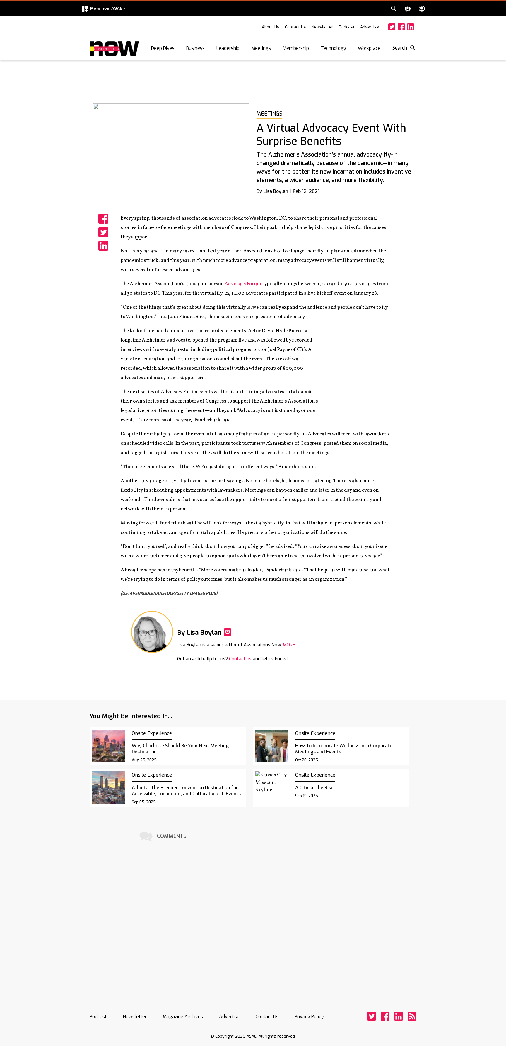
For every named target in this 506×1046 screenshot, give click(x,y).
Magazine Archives (183, 1016)
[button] (103, 8)
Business (195, 48)
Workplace (369, 48)
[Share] (103, 219)
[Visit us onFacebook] (401, 26)
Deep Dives (163, 48)
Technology (333, 48)
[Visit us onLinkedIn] (410, 26)
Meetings (261, 48)
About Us (270, 27)
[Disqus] (253, 916)
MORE (289, 645)
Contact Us (295, 27)
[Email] (227, 632)
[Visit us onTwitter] (391, 26)
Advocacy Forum (243, 284)
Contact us (240, 659)
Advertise (369, 27)
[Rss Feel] (412, 1016)
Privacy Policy (309, 1016)
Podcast (347, 27)
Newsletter (322, 27)
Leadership (228, 48)
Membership (296, 48)
